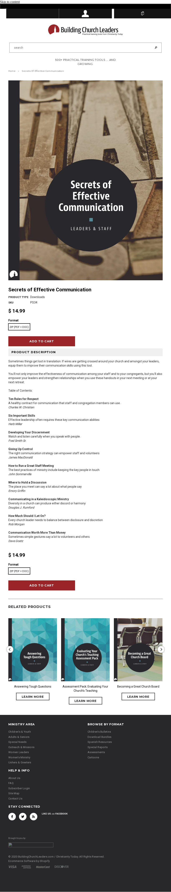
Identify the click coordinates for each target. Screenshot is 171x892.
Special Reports (98, 747)
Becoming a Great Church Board (138, 686)
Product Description (33, 352)
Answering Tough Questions (32, 686)
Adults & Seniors (18, 737)
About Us (14, 778)
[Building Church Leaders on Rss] (33, 817)
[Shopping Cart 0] (142, 13)
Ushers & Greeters (19, 762)
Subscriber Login (19, 788)
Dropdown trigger (85, 13)
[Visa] (12, 867)
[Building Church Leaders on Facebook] (12, 817)
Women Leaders (18, 752)
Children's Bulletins (99, 732)
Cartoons (93, 757)
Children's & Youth (19, 732)
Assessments (96, 752)
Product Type (18, 297)
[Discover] (62, 867)
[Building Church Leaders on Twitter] (22, 817)
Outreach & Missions (21, 747)
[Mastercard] (43, 867)
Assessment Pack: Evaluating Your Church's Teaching (85, 689)
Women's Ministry (19, 757)
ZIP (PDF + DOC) (19, 327)
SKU (11, 302)
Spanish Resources (100, 742)
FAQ (11, 783)
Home (11, 71)
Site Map (13, 793)
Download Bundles (99, 737)
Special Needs (17, 742)
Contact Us (15, 798)
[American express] (26, 867)
